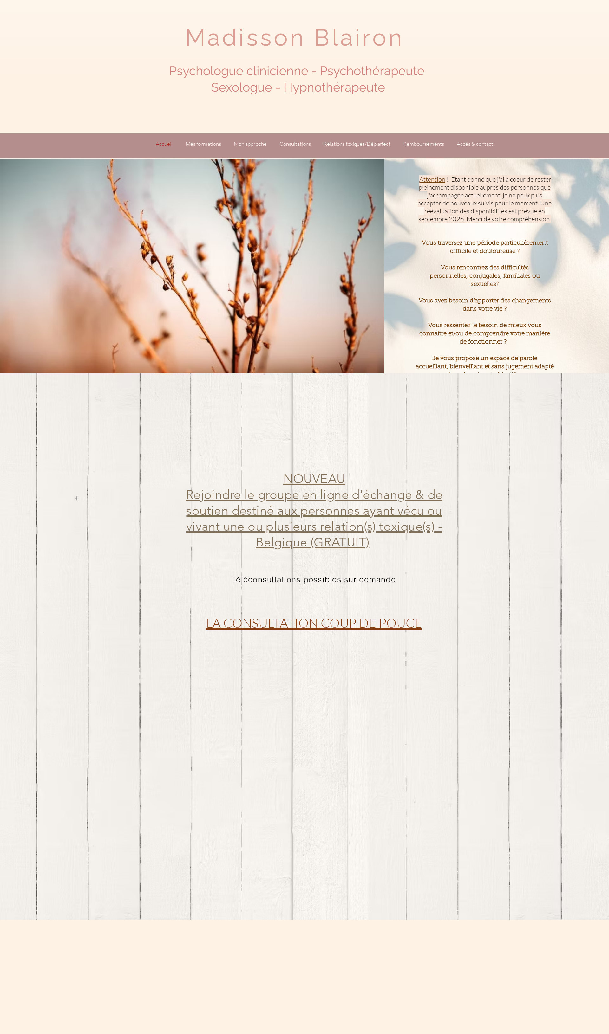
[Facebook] (76, 498)
